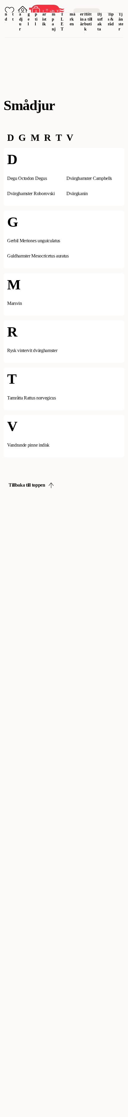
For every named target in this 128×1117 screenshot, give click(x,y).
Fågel (29, 14)
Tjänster (120, 21)
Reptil (36, 14)
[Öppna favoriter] (9, 10)
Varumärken (72, 14)
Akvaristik (44, 14)
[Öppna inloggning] (22, 10)
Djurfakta (100, 21)
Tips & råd (111, 19)
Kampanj (54, 16)
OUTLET (62, 16)
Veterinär (82, 14)
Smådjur (21, 16)
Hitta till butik (88, 21)
